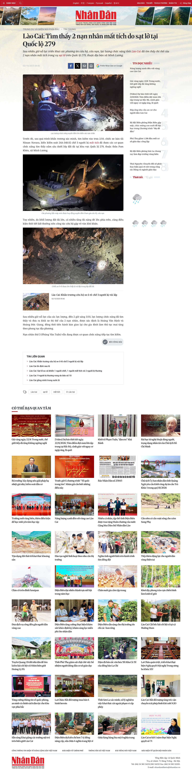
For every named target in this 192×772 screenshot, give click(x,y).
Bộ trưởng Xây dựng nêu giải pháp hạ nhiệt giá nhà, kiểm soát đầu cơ (30, 482)
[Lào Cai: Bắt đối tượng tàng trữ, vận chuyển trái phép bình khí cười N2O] (160, 686)
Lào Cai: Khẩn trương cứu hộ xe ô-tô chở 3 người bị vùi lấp (84, 294)
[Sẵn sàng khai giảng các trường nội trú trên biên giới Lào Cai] (31, 724)
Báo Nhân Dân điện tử (96, 18)
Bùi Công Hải (115, 342)
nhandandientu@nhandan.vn (167, 767)
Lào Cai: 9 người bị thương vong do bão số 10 (50, 375)
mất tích (94, 142)
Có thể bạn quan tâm (31, 408)
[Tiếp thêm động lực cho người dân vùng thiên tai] (160, 542)
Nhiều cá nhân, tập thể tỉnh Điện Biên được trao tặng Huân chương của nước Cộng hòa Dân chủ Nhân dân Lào (117, 522)
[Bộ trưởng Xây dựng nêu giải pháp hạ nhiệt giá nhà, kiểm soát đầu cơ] (31, 467)
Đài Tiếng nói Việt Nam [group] (125, 750)
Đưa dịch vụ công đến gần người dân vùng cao (30, 626)
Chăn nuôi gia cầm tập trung (112, 590)
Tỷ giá (149, 177)
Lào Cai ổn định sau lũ (39, 366)
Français (90, 3)
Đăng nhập (187, 3)
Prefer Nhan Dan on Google (111, 66)
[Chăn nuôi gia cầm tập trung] (117, 576)
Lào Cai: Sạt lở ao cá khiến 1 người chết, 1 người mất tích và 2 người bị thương (65, 371)
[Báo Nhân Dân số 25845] (117, 467)
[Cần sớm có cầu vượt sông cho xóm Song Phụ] (160, 504)
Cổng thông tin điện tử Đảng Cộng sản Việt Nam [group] (34, 750)
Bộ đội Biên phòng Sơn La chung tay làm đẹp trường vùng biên (145, 152)
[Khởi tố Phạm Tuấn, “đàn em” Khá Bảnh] (117, 425)
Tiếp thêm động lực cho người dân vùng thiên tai (158, 558)
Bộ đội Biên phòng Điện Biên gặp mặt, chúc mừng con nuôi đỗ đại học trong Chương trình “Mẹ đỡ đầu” (145, 127)
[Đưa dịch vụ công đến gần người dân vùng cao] (31, 610)
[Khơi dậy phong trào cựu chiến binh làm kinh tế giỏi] (160, 576)
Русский (99, 3)
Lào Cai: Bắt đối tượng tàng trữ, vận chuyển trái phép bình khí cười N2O (158, 701)
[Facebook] (71, 66)
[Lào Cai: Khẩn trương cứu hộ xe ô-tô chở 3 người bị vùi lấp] (36, 301)
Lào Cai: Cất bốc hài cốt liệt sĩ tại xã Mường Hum (158, 626)
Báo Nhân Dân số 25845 (110, 480)
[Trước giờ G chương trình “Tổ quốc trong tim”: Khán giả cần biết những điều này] (74, 467)
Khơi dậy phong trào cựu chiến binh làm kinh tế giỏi (158, 592)
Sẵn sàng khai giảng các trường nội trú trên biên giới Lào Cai (31, 739)
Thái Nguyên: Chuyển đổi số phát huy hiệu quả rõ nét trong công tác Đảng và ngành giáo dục (146, 166)
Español (108, 3)
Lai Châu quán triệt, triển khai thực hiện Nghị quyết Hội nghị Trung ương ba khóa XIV (160, 666)
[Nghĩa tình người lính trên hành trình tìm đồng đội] (117, 542)
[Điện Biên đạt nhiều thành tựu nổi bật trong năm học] (74, 576)
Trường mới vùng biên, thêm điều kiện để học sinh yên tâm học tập (31, 520)
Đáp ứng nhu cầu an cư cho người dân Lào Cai (143, 111)
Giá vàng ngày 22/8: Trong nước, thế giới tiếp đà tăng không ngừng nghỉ (145, 84)
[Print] (91, 66)
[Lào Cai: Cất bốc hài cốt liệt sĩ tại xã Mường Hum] (160, 610)
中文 (83, 3)
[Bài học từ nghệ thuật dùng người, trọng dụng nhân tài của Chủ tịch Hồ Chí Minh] (160, 425)
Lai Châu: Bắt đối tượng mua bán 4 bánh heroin (72, 701)
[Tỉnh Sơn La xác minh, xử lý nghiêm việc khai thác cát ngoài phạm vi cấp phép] (117, 686)
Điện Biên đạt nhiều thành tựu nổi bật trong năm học (73, 592)
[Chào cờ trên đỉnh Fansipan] (31, 576)
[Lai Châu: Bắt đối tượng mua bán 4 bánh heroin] (74, 686)
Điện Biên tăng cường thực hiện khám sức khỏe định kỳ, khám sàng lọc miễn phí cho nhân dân (74, 628)
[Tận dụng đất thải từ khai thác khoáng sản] (31, 542)
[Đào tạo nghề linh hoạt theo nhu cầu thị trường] (74, 542)
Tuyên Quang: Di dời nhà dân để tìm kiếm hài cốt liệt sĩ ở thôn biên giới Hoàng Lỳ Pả (30, 666)
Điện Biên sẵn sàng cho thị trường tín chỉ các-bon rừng (116, 626)
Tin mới (149, 3)
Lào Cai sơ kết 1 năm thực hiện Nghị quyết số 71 (158, 739)
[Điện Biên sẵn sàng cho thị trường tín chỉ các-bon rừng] (117, 610)
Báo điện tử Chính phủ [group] (72, 750)
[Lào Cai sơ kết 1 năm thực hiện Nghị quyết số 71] (160, 724)
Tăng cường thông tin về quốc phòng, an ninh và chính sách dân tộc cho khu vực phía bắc (30, 703)
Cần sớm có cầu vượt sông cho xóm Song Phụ (158, 520)
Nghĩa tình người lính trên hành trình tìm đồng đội (116, 558)
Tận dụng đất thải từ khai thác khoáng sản (31, 558)
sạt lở (62, 55)
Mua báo (141, 3)
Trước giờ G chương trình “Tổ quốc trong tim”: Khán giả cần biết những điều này (72, 484)
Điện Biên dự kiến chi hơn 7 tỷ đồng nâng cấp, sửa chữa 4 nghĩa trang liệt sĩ (74, 739)
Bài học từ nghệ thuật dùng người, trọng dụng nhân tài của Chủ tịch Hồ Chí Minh (159, 443)
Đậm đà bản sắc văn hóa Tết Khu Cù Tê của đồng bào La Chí (117, 664)
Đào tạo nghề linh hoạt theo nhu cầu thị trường (74, 558)
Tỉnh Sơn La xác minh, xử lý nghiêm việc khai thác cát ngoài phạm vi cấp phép (116, 703)
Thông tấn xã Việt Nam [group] (99, 750)
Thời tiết (138, 177)
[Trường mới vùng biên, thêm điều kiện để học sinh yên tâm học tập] (31, 504)
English (76, 3)
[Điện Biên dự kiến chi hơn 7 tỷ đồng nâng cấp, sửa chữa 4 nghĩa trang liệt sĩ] (74, 724)
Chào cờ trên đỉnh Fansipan (25, 590)
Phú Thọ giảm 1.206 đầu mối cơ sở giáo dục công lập (144, 140)
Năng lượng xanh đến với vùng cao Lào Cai (145, 70)
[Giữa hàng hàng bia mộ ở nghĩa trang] (117, 724)
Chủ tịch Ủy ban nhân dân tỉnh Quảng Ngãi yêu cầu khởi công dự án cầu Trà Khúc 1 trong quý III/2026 (159, 484)
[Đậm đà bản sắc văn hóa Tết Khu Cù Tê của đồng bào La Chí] (117, 648)
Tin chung (69, 29)
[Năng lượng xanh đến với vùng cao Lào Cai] (74, 504)
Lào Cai (136, 51)
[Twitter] (77, 66)
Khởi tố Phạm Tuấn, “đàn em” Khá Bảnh (115, 441)
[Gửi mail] (84, 66)
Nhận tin (173, 3)
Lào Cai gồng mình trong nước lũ (44, 380)
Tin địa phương (160, 3)
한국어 (116, 3)
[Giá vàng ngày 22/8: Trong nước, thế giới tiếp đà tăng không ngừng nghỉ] (31, 425)
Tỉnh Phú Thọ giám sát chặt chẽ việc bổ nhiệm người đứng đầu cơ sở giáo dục (74, 664)
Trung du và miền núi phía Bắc (41, 29)
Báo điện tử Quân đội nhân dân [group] (156, 750)
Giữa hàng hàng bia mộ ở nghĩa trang (116, 737)
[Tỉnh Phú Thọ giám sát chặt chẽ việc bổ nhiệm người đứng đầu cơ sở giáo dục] (74, 648)
